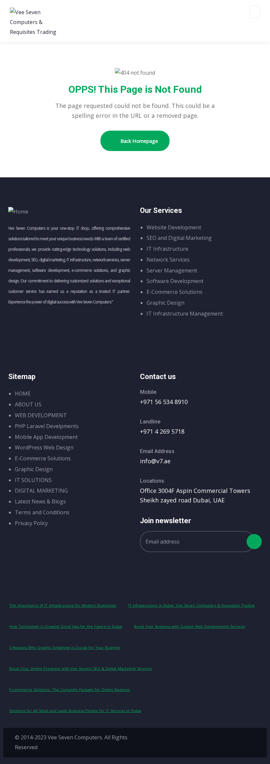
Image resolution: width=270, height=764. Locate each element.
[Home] (18, 212)
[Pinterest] (229, 741)
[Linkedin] (248, 741)
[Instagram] (210, 741)
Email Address (157, 451)
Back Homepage (138, 141)
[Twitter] (171, 741)
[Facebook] (190, 741)
